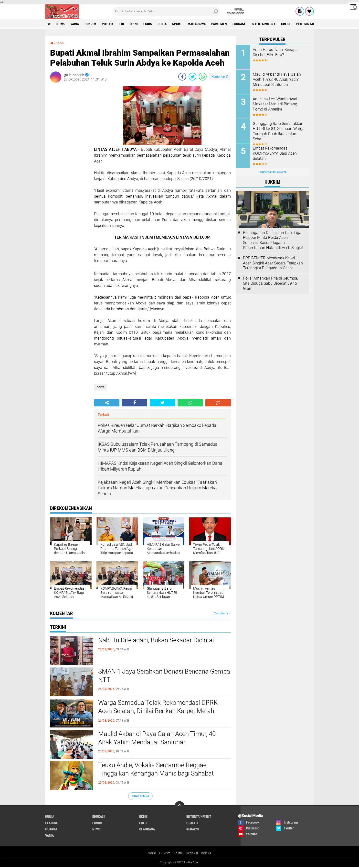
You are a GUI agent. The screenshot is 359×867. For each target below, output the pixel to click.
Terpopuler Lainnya (272, 172)
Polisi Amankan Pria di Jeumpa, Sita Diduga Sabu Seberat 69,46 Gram (270, 283)
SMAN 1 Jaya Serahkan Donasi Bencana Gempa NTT (164, 675)
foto (143, 823)
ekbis (147, 24)
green (286, 24)
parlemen (219, 24)
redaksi (192, 829)
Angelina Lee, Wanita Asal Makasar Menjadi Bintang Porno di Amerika (275, 104)
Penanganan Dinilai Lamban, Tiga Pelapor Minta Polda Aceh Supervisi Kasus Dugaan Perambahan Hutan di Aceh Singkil (273, 240)
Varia (152, 853)
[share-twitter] (192, 77)
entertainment (263, 24)
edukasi (238, 24)
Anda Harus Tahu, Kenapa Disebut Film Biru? (275, 52)
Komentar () (219, 76)
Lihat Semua (140, 796)
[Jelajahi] (353, 6)
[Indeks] (300, 11)
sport (177, 24)
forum (97, 823)
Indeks (206, 853)
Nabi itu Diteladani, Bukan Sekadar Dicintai (156, 640)
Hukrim (164, 853)
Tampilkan (220, 613)
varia (74, 24)
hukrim (90, 24)
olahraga (147, 829)
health (192, 823)
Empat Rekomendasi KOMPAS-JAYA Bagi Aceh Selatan (275, 153)
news (60, 24)
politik (107, 24)
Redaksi (192, 853)
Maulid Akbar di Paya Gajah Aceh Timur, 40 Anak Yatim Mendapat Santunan (157, 738)
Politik (178, 853)
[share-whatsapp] (203, 77)
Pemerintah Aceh (310, 24)
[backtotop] (179, 806)
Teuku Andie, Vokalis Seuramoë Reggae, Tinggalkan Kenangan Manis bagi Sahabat (156, 769)
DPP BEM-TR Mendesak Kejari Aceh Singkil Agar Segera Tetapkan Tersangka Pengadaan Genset (273, 263)
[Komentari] (218, 402)
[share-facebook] (182, 77)
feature (51, 823)
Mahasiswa (197, 24)
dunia (162, 24)
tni (121, 24)
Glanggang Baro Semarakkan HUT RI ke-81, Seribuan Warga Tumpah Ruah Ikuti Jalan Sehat (279, 131)
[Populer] (309, 11)
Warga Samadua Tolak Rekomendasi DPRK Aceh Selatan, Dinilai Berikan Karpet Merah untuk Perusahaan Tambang (158, 711)
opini (134, 24)
